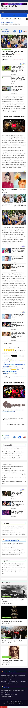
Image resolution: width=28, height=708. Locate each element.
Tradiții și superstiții (6, 49)
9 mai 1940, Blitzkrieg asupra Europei (9, 694)
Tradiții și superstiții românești (8, 411)
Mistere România (9, 6)
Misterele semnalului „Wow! (8, 547)
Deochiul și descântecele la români (12, 621)
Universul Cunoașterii (9, 672)
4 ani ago (5, 56)
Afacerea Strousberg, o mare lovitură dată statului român (13, 419)
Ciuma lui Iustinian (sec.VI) (7, 696)
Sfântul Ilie (7, 410)
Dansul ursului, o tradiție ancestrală (12, 641)
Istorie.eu (6, 687)
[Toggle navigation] (3, 11)
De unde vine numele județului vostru (15, 424)
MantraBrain (22, 704)
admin (11, 56)
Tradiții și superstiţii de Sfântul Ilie (17, 410)
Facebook (23, 376)
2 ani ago (5, 603)
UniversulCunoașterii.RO (11, 540)
